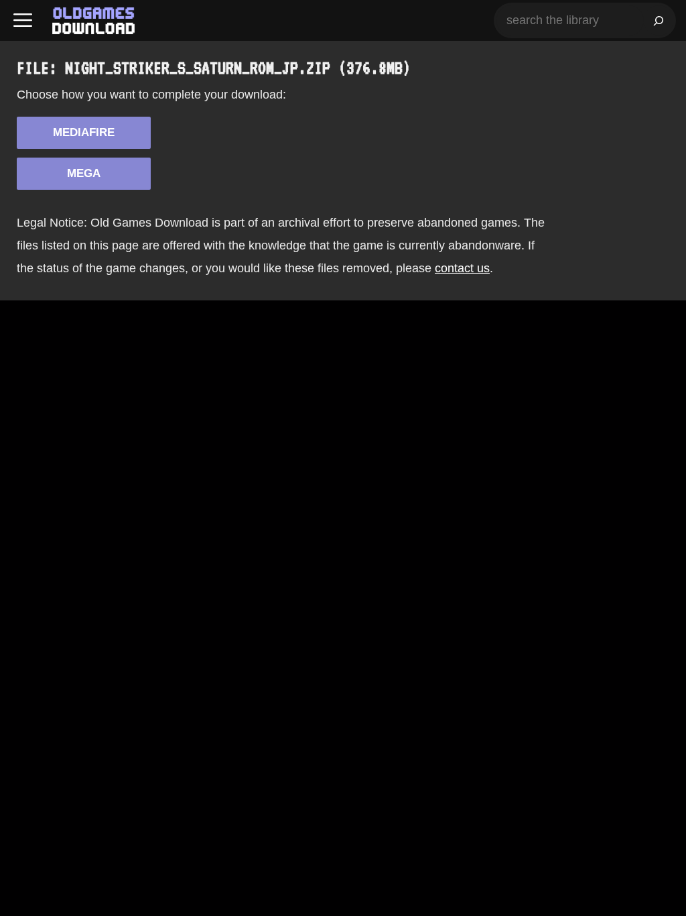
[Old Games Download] (93, 21)
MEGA (83, 173)
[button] (23, 20)
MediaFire (84, 132)
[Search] (658, 20)
